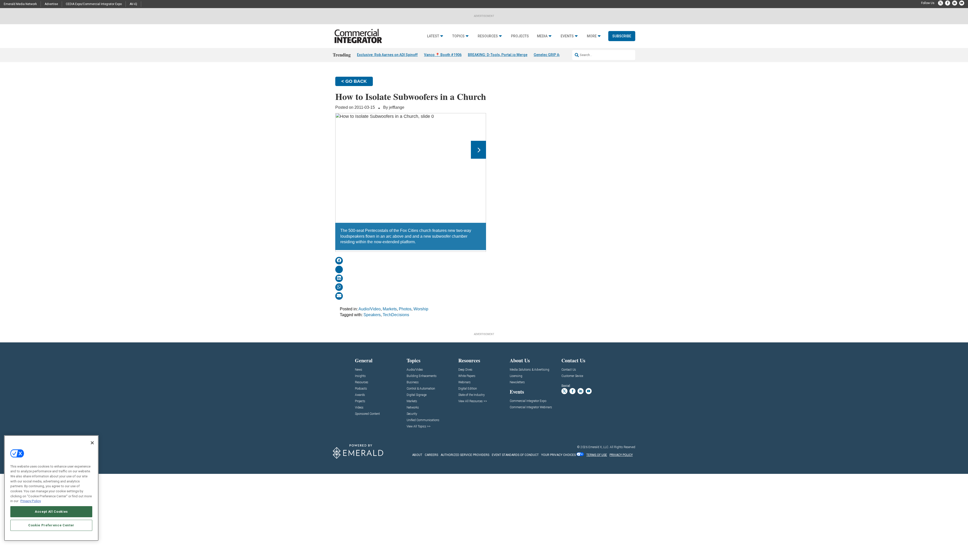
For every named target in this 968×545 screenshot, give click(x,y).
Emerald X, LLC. (598, 447)
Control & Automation (421, 388)
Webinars (464, 382)
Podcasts (361, 388)
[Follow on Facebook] (947, 3)
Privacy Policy (30, 501)
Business (413, 382)
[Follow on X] (940, 3)
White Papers (466, 376)
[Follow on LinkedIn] (954, 3)
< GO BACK (354, 81)
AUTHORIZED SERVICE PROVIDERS (465, 455)
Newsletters (517, 382)
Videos (359, 407)
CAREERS (431, 455)
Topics (458, 36)
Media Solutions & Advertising (529, 369)
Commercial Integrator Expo (528, 401)
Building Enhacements (422, 376)
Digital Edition (467, 388)
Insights (360, 376)
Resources (488, 36)
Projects (520, 36)
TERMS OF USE (596, 455)
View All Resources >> (472, 401)
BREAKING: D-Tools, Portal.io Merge (497, 55)
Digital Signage (417, 395)
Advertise (51, 4)
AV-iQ (133, 4)
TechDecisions (396, 315)
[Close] (92, 442)
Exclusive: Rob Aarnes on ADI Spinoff (387, 55)
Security (412, 414)
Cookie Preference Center (51, 525)
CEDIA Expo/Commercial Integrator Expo (94, 4)
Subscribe (621, 36)
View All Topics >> (419, 426)
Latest (433, 36)
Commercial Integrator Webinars (531, 407)
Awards (360, 395)
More (592, 36)
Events (567, 36)
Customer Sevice (572, 376)
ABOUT (417, 455)
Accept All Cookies (51, 511)
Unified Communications (423, 420)
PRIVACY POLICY (621, 455)
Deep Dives (465, 369)
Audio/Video (369, 309)
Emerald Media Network (20, 4)
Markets (390, 309)
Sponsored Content (367, 414)
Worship (420, 309)
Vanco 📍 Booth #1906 (443, 55)
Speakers (372, 315)
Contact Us (568, 369)
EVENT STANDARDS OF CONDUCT (515, 455)
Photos (405, 309)
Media (542, 36)
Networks (413, 407)
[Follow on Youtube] (961, 3)
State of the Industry (471, 395)
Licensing (516, 376)
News (358, 369)
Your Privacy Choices (558, 455)
